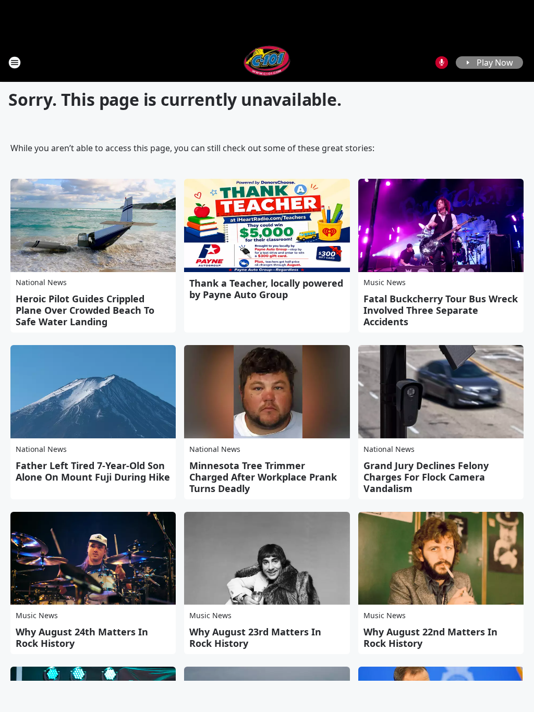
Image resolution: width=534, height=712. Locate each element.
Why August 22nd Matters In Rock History (430, 637)
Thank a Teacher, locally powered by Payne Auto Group (266, 288)
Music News (384, 282)
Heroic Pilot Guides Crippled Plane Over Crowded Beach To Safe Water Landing (85, 310)
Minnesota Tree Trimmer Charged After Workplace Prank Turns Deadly (263, 477)
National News (41, 282)
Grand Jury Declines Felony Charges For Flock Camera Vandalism (426, 477)
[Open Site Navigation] (14, 62)
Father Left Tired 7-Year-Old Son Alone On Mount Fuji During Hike (93, 471)
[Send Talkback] (441, 62)
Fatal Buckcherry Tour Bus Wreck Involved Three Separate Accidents (440, 310)
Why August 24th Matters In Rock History (82, 637)
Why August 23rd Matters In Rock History (255, 637)
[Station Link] (267, 62)
